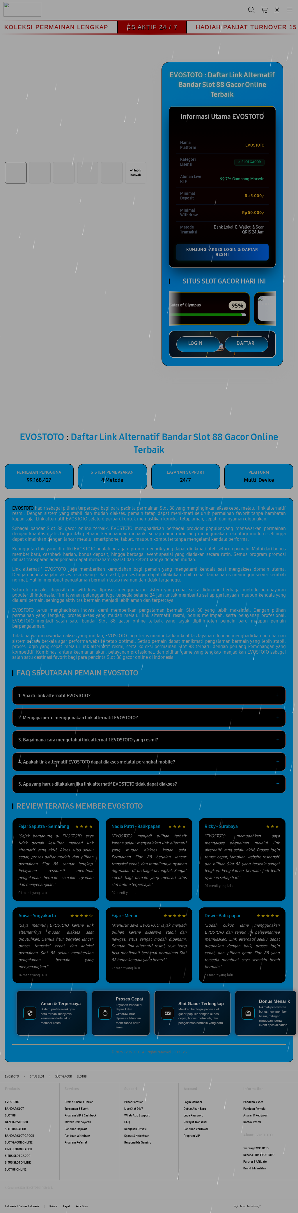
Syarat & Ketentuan (136, 1136)
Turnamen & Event (76, 1109)
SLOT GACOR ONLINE (19, 1142)
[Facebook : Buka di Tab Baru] (266, 1206)
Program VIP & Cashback (80, 1115)
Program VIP (192, 1136)
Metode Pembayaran (78, 1122)
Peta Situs (82, 1206)
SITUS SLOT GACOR (17, 1156)
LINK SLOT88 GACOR (18, 1149)
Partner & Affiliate (255, 1162)
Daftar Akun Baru (195, 1109)
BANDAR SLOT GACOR (19, 1136)
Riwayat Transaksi (195, 1122)
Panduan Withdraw (77, 1136)
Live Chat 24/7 (133, 1109)
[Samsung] (17, 9)
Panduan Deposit (76, 1129)
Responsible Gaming (137, 1142)
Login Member (193, 1102)
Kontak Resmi (252, 1122)
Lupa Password (193, 1115)
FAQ (127, 1122)
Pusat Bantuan (133, 1102)
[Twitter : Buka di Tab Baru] (274, 1206)
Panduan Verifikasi (196, 1129)
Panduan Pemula (254, 1109)
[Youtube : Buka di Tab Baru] (290, 1206)
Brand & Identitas (254, 1168)
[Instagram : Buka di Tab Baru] (282, 1206)
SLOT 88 (10, 1115)
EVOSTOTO (12, 1102)
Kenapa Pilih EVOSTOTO (258, 1155)
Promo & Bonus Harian (79, 1102)
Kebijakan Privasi (135, 1129)
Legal (66, 1206)
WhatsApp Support (137, 1115)
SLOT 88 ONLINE (15, 1169)
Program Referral (76, 1142)
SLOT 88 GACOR (15, 1129)
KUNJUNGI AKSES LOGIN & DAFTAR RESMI (222, 252)
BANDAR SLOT (14, 1109)
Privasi (53, 1206)
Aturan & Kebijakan (255, 1115)
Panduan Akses (253, 1102)
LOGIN (195, 343)
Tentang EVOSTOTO (256, 1148)
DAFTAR (246, 343)
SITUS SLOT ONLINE (18, 1162)
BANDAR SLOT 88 (16, 1122)
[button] (264, 10)
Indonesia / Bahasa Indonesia (22, 1206)
